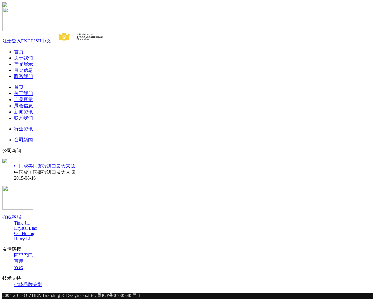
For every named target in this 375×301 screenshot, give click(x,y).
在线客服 (11, 217)
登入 (16, 40)
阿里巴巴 (23, 255)
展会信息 (23, 70)
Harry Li (22, 238)
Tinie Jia (22, 222)
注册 (7, 40)
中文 (46, 40)
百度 (18, 261)
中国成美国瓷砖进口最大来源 (44, 166)
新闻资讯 (23, 111)
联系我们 (23, 76)
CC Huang (24, 233)
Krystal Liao (25, 228)
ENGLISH (31, 40)
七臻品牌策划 (28, 284)
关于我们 (23, 57)
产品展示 (23, 64)
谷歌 (18, 267)
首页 (18, 51)
